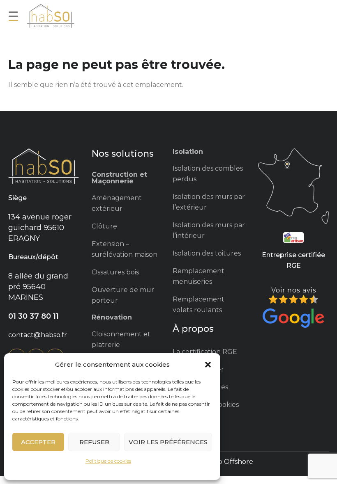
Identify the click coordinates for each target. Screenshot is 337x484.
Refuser (94, 442)
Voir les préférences (168, 442)
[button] (208, 365)
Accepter (38, 442)
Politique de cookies (108, 461)
